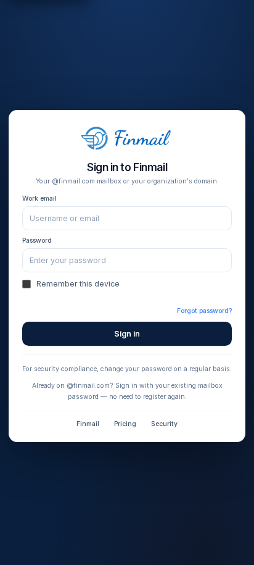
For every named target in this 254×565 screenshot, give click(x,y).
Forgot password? (204, 311)
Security (164, 424)
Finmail (87, 424)
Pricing (125, 424)
